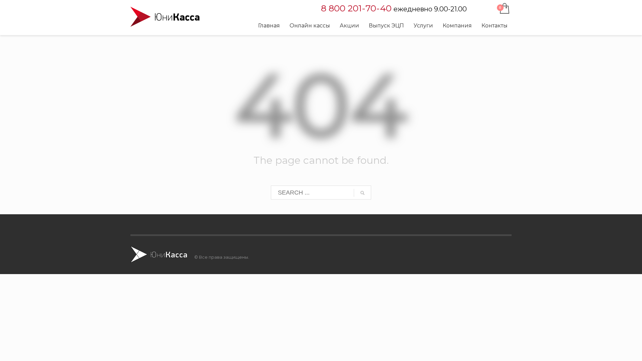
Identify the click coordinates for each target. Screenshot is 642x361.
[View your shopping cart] (504, 9)
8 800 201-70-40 (356, 8)
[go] (362, 193)
